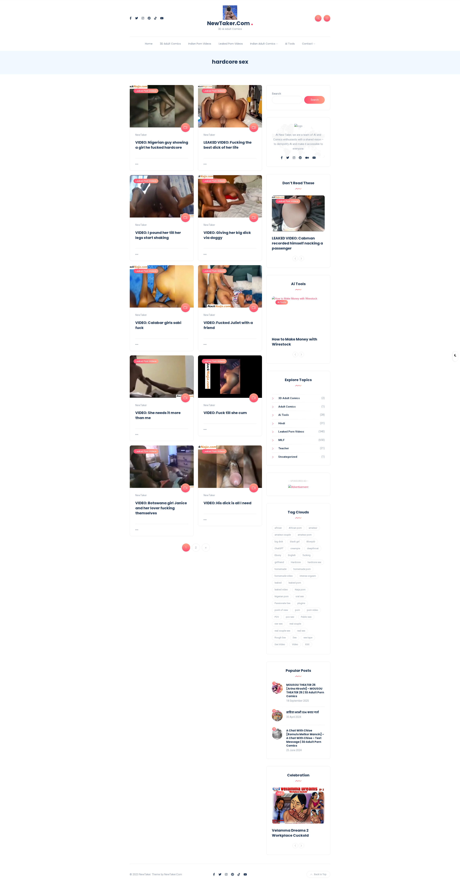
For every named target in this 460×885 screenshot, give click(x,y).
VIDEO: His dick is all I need (227, 503)
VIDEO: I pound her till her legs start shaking (158, 235)
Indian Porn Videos (199, 43)
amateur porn (305, 534)
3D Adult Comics (170, 43)
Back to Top (320, 874)
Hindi (281, 423)
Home (149, 43)
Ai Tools (290, 43)
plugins (301, 603)
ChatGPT (279, 548)
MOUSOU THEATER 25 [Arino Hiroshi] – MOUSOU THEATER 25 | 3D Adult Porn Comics (305, 690)
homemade (280, 569)
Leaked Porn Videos (231, 43)
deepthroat (313, 548)
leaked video (281, 589)
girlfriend (279, 562)
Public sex (306, 617)
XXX (307, 644)
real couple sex (282, 630)
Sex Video (280, 644)
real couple (295, 623)
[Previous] (295, 258)
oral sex (300, 596)
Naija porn (300, 589)
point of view (281, 610)
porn (297, 610)
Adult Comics (287, 406)
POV (277, 617)
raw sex (278, 623)
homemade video (284, 576)
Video (295, 644)
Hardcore (296, 562)
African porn (295, 528)
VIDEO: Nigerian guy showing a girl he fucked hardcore (161, 145)
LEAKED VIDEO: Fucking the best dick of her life (228, 145)
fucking (306, 555)
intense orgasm (308, 576)
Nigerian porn (282, 596)
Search (276, 93)
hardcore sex (314, 562)
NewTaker (141, 134)
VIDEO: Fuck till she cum (225, 412)
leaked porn (295, 582)
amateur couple (283, 534)
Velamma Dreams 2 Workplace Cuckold (290, 833)
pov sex (290, 617)
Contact (307, 43)
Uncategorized (287, 456)
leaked (278, 582)
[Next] (301, 258)
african (278, 528)
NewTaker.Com (230, 23)
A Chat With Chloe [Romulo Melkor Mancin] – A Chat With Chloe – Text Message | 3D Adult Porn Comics (305, 738)
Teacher (283, 448)
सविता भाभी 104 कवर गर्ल (302, 712)
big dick (279, 541)
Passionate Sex (282, 603)
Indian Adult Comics (262, 43)
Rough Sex (280, 637)
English (292, 555)
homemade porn (302, 569)
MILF (281, 440)
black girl (295, 541)
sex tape (307, 637)
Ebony (278, 555)
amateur (313, 528)
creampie (295, 548)
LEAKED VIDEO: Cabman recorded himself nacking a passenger (297, 243)
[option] (298, 223)
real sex (301, 630)
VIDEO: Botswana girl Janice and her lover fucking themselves (161, 508)
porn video (312, 610)
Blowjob (311, 541)
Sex (294, 637)
